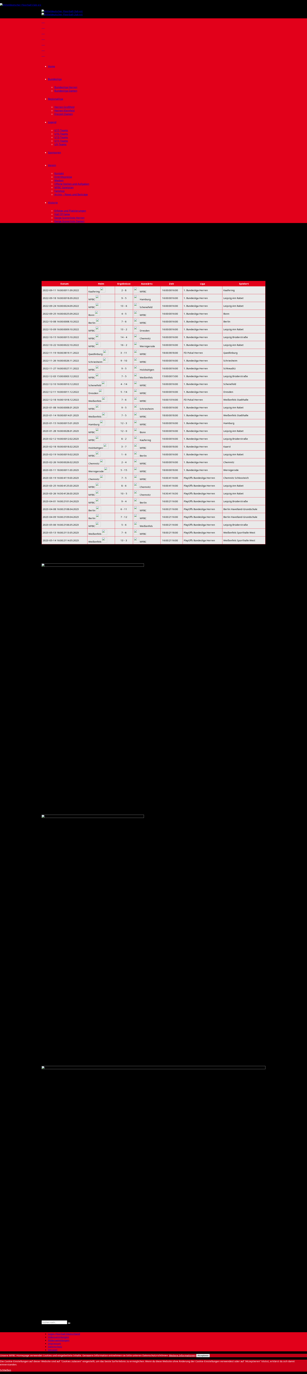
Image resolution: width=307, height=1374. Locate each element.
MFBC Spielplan (64, 187)
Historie (53, 202)
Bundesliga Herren (65, 87)
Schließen (5, 1370)
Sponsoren (54, 152)
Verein (52, 165)
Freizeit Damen (63, 114)
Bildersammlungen (58, 1340)
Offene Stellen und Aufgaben (71, 184)
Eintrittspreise (63, 177)
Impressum (54, 1343)
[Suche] (42, 1319)
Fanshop (59, 191)
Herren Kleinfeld (64, 110)
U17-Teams (61, 130)
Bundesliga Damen (65, 91)
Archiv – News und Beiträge (71, 194)
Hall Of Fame (62, 214)
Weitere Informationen (182, 1355)
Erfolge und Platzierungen (70, 210)
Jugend (52, 122)
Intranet (52, 1349)
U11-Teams (61, 141)
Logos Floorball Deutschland (64, 1333)
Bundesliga (55, 79)
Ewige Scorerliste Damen (69, 221)
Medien (58, 180)
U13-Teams (61, 137)
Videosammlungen (58, 1337)
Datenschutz (55, 1346)
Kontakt (59, 173)
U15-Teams (61, 134)
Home (51, 66)
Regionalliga (55, 99)
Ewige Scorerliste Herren (69, 218)
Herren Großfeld (64, 107)
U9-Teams (60, 144)
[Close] (42, 1326)
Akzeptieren (203, 1355)
